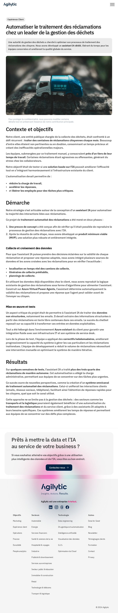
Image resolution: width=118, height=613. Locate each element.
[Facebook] (67, 507)
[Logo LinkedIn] (50, 507)
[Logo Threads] (61, 507)
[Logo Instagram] (56, 507)
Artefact (72, 501)
